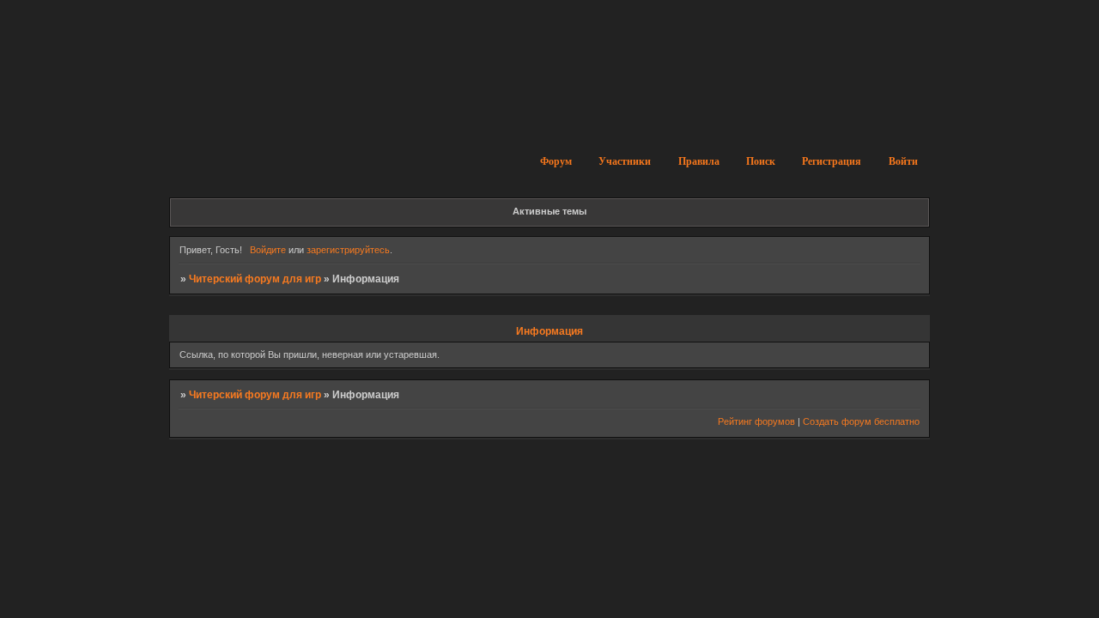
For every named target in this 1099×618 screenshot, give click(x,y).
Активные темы (549, 211)
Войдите (268, 250)
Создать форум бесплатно (861, 421)
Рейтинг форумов (756, 421)
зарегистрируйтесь (348, 250)
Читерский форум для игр (255, 279)
